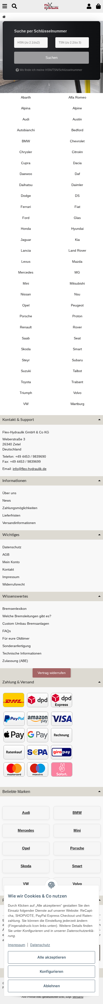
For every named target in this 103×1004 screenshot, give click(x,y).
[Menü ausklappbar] (4, 6)
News (6, 500)
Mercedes (26, 830)
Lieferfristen (11, 515)
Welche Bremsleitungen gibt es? (26, 616)
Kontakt (8, 569)
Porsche (77, 848)
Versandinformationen (19, 523)
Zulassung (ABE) (15, 661)
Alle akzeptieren (51, 957)
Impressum (16, 945)
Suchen (51, 58)
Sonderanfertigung (16, 646)
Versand (78, 996)
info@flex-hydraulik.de (29, 469)
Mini (77, 830)
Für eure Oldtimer (15, 638)
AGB (5, 554)
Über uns (9, 493)
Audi (26, 813)
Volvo (77, 884)
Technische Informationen (21, 653)
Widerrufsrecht (13, 584)
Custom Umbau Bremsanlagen (25, 623)
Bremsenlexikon (14, 609)
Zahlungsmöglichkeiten (19, 508)
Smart (77, 866)
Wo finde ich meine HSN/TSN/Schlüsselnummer (50, 70)
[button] (89, 6)
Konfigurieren (51, 971)
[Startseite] (4, 17)
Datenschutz (40, 945)
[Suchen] (14, 6)
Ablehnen (51, 986)
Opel (26, 848)
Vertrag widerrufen (52, 673)
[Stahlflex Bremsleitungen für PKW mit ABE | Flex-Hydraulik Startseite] (52, 6)
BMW (77, 813)
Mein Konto (11, 562)
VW (26, 884)
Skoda (26, 866)
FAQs (6, 631)
